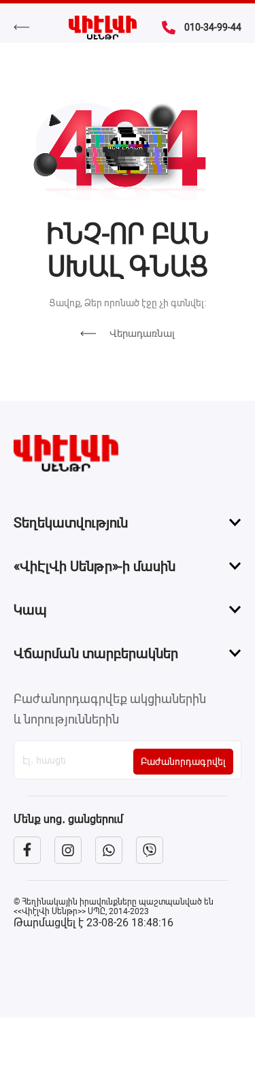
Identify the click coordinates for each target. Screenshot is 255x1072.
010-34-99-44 (212, 27)
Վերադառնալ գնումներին (28, 27)
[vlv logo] (127, 453)
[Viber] (149, 850)
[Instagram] (68, 850)
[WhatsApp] (108, 850)
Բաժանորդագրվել (183, 761)
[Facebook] (27, 850)
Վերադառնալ (142, 333)
